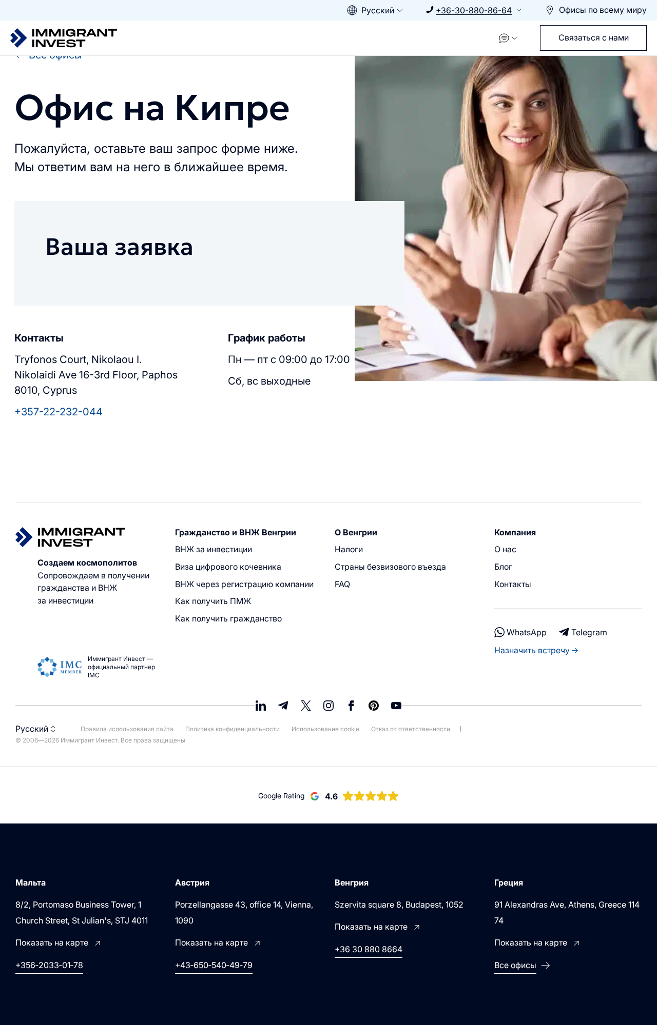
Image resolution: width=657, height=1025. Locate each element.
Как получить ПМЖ (213, 601)
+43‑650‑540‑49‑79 (214, 965)
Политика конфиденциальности (233, 729)
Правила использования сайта (128, 729)
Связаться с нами (593, 37)
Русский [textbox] (377, 10)
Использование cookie (326, 729)
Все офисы (515, 965)
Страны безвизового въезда (390, 566)
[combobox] (376, 10)
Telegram (589, 632)
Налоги (349, 549)
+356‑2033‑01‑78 (49, 965)
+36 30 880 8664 (368, 949)
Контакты (512, 584)
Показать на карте (51, 942)
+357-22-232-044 (58, 412)
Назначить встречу (532, 650)
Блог (503, 566)
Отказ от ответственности (410, 729)
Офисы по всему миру (603, 10)
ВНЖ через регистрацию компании (244, 584)
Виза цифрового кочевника (228, 566)
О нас (505, 549)
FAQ (342, 584)
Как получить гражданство (228, 618)
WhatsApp (527, 632)
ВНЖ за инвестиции (213, 549)
